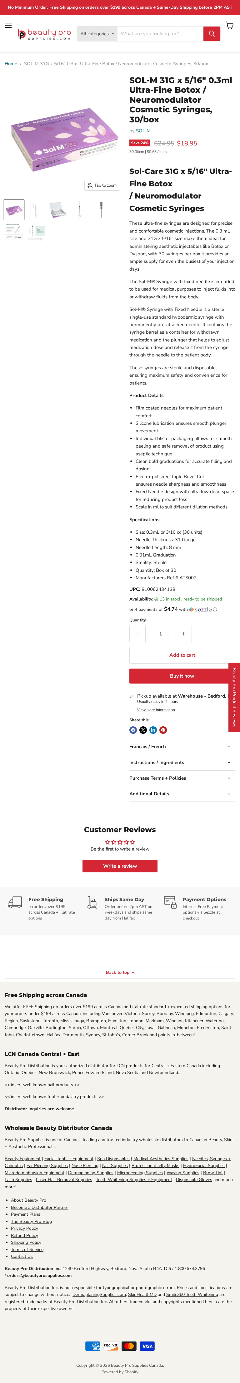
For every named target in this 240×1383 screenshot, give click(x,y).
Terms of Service (27, 1250)
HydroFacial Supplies (204, 1166)
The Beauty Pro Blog (31, 1221)
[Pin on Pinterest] (163, 730)
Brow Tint (213, 1173)
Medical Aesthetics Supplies (160, 1159)
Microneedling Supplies (140, 1173)
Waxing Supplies (183, 1173)
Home (11, 63)
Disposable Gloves (194, 1180)
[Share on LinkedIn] (153, 730)
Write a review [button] (120, 866)
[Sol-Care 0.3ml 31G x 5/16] (14, 210)
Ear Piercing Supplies (47, 1166)
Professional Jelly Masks (155, 1166)
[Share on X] (143, 730)
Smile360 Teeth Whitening (192, 1294)
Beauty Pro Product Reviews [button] (234, 697)
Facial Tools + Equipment (68, 1159)
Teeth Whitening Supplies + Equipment (134, 1180)
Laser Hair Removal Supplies (64, 1180)
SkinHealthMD (142, 1294)
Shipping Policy (26, 1242)
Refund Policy (24, 1235)
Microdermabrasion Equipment (34, 1173)
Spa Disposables (113, 1159)
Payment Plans (25, 1214)
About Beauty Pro (28, 1200)
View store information (156, 710)
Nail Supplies (115, 1166)
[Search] (211, 34)
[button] (182, 609)
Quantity (137, 620)
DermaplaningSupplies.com (99, 1294)
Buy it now (182, 676)
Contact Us (22, 1256)
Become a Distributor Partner (39, 1207)
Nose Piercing (85, 1166)
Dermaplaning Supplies (90, 1173)
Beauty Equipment (23, 1159)
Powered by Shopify (120, 1372)
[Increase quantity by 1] (184, 634)
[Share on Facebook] (133, 730)
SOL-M (143, 131)
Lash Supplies (18, 1180)
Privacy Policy (24, 1228)
